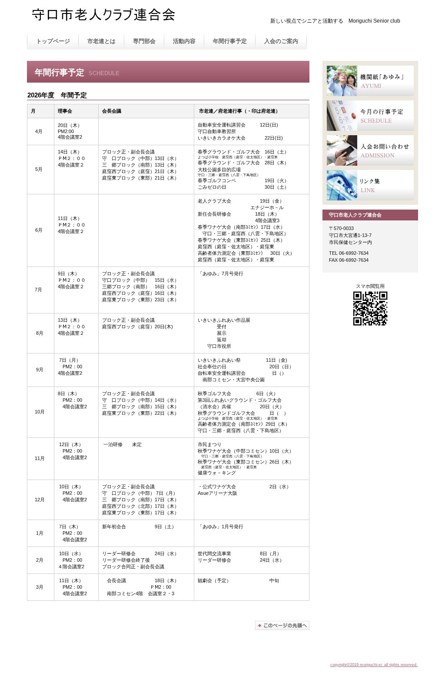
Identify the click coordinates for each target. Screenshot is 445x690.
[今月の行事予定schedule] (370, 115)
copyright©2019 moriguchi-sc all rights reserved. (374, 665)
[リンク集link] (370, 185)
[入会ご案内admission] (370, 150)
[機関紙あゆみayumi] (370, 81)
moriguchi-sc (118, 17)
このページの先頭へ (282, 625)
